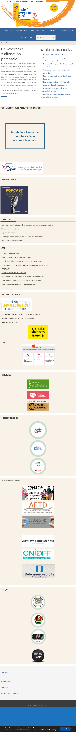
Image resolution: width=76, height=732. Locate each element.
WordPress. (45, 705)
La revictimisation (49, 91)
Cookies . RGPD (5, 687)
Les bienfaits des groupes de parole (55, 88)
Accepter (65, 729)
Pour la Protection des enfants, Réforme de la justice (19, 284)
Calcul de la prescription (51, 97)
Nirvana (39, 705)
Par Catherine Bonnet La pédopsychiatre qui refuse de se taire (22, 277)
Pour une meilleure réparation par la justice (16, 257)
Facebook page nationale (9, 693)
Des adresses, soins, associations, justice (57, 94)
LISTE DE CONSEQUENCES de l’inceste (56, 55)
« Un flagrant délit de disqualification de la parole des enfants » (22, 261)
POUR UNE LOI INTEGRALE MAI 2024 (13, 273)
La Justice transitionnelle (10, 253)
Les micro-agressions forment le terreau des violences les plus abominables (27, 225)
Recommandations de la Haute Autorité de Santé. (17, 318)
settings (54, 730)
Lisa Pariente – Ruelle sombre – (12, 240)
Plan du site (4, 672)
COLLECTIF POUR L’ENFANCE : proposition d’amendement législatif (24, 265)
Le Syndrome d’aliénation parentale (12, 53)
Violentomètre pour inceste (10, 229)
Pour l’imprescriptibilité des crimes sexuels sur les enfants (21, 280)
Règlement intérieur (8, 233)
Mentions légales (6, 681)
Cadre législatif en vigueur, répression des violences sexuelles (22, 236)
